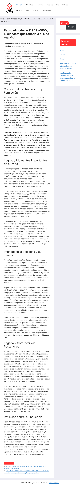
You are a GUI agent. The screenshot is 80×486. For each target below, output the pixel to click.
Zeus (62, 59)
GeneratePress (54, 483)
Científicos (30, 5)
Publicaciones (46, 11)
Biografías (19, 5)
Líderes (27, 11)
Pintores (65, 5)
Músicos (19, 11)
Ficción (35, 11)
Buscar (64, 23)
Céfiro (62, 55)
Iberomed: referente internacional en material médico (68, 66)
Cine (57, 5)
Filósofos (50, 5)
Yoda (62, 50)
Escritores (40, 5)
